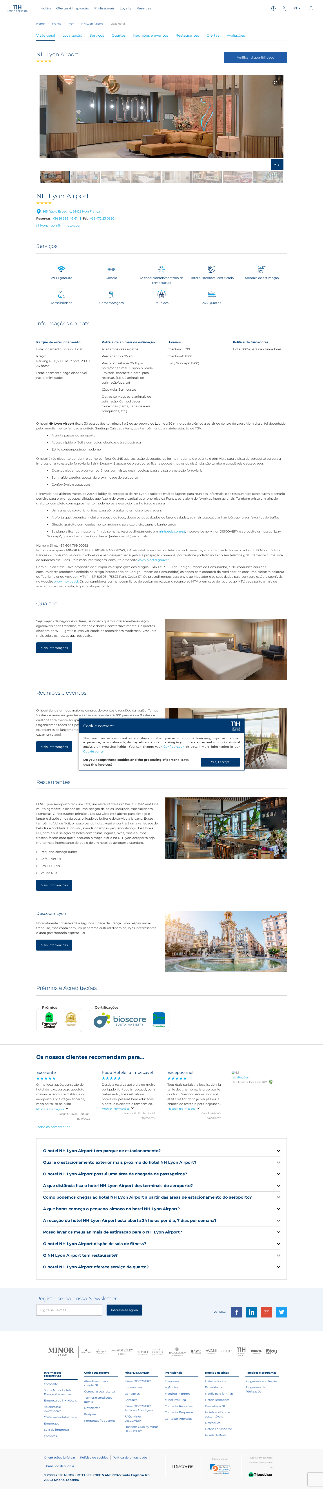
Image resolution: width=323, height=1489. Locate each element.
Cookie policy (93, 751)
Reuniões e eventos (150, 35)
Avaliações (236, 35)
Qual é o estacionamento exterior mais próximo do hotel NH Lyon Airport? (119, 1162)
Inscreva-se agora (124, 1310)
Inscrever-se (133, 1387)
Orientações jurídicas (60, 1457)
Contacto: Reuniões (178, 1406)
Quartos (119, 35)
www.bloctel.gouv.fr (153, 560)
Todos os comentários (53, 1127)
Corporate (51, 1384)
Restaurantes (187, 35)
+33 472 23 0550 (102, 218)
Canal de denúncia (60, 1466)
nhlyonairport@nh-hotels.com (59, 225)
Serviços (97, 35)
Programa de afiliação (261, 1381)
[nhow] (196, 1352)
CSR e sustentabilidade (60, 1417)
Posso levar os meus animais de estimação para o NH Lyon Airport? (112, 1232)
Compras (50, 1436)
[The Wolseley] (122, 1352)
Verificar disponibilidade (255, 57)
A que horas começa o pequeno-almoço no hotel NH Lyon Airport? (111, 1209)
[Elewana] (101, 1352)
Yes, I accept (220, 762)
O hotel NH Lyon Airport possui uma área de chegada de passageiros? (115, 1174)
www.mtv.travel (66, 581)
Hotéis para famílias (219, 1393)
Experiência (213, 1387)
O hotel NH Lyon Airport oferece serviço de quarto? (96, 1267)
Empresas (172, 1381)
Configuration (174, 746)
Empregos (51, 1423)
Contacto (131, 1399)
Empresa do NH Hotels (60, 1400)
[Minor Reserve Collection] (157, 1352)
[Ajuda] (273, 8)
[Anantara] (86, 1352)
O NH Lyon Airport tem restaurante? (80, 1255)
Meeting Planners (177, 1393)
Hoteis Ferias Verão (218, 1429)
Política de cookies (94, 1457)
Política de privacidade (130, 1457)
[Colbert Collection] (226, 1352)
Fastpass (90, 1414)
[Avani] (211, 1352)
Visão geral (45, 35)
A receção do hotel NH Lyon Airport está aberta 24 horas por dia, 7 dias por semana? (130, 1220)
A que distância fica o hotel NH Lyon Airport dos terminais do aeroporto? (118, 1185)
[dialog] (162, 744)
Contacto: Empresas (179, 1412)
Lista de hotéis (215, 1381)
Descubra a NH (216, 1406)
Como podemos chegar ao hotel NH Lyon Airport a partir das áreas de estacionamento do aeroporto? (147, 1197)
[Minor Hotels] (61, 1352)
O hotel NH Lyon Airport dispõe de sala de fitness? (94, 1243)
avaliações (241, 1077)
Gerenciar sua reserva (99, 1391)
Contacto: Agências (178, 1418)
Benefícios (132, 1393)
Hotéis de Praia (216, 1435)
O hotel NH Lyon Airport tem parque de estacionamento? (102, 1150)
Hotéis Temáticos (217, 1399)
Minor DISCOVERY (138, 1381)
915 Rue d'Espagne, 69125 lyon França (71, 211)
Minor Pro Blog (175, 1399)
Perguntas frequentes (99, 1420)
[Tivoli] (142, 1352)
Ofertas (213, 35)
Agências (171, 1387)
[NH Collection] (177, 1352)
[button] (220, 1469)
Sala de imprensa (56, 1429)
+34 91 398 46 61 (65, 218)
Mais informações (54, 648)
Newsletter (92, 1408)
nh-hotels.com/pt (172, 531)
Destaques (212, 1423)
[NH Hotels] (241, 1352)
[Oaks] (256, 1352)
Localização (72, 35)
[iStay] (271, 1352)
